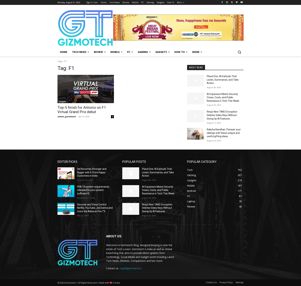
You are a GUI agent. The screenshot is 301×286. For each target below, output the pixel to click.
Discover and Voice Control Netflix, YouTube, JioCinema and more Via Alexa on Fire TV (95, 208)
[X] (232, 3)
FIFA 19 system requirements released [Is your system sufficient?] (93, 190)
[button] (239, 52)
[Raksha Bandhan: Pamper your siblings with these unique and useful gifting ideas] (195, 134)
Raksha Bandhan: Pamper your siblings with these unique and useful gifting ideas (224, 133)
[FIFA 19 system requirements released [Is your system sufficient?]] (65, 191)
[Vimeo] (237, 3)
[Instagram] (227, 3)
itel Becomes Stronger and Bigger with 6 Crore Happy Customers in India (91, 172)
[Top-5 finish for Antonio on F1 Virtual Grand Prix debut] (85, 89)
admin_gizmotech (66, 116)
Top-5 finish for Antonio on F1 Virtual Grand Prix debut (81, 109)
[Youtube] (242, 3)
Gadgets (62, 101)
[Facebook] (222, 3)
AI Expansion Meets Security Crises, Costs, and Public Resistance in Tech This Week (223, 97)
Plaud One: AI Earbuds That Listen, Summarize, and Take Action (223, 79)
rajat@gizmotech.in (130, 268)
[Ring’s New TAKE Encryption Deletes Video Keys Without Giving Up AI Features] (195, 116)
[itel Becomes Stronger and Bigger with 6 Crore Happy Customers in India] (65, 173)
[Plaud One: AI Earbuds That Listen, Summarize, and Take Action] (195, 81)
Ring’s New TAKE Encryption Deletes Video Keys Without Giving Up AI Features (222, 115)
